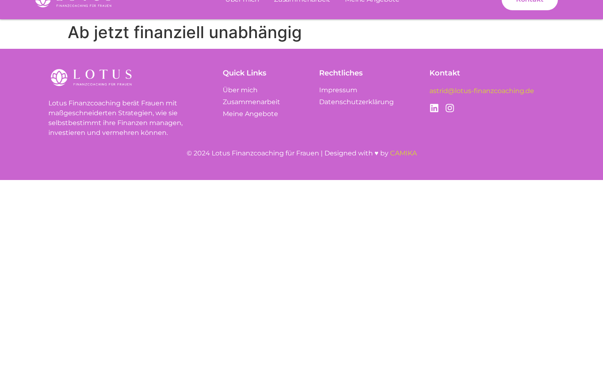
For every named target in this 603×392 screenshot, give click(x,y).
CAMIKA (403, 153)
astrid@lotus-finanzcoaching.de (481, 91)
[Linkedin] (434, 108)
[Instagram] (450, 108)
